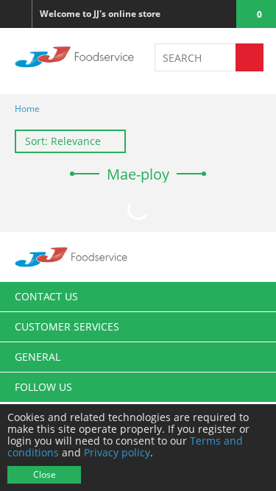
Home (27, 108)
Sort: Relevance (63, 141)
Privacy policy (117, 452)
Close (44, 474)
